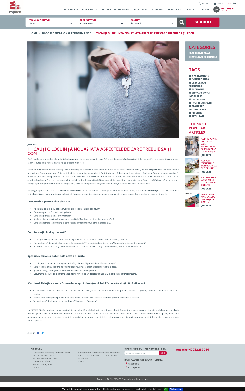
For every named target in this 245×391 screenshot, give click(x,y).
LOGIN (220, 3)
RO (234, 3)
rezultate (198, 116)
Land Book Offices (41, 361)
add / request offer (228, 9)
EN (229, 3)
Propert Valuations (115, 9)
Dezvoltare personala (203, 56)
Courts (36, 367)
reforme (197, 112)
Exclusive (140, 9)
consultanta (200, 79)
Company (157, 9)
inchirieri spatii (202, 102)
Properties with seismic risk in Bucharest (99, 352)
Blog (205, 9)
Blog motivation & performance (66, 33)
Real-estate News (199, 52)
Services (173, 9)
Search (205, 3)
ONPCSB (83, 358)
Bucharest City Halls (42, 364)
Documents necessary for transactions (51, 352)
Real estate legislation (43, 355)
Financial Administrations (45, 358)
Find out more (176, 389)
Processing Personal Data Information (98, 355)
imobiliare (198, 99)
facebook (133, 363)
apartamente (200, 75)
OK (165, 389)
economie (198, 89)
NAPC (82, 361)
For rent (88, 9)
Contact (192, 9)
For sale (70, 9)
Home (33, 33)
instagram (134, 367)
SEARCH (203, 22)
